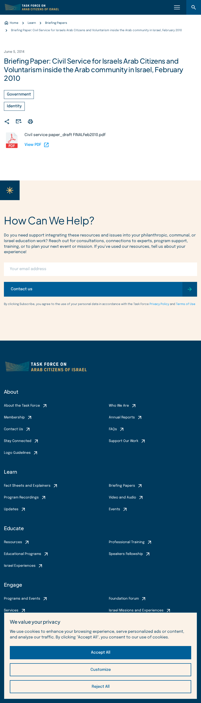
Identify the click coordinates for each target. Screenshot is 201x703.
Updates (11, 509)
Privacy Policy (159, 304)
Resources (13, 542)
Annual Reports (122, 417)
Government (19, 94)
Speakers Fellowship (126, 554)
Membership (14, 417)
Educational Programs (22, 554)
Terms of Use (185, 304)
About (11, 391)
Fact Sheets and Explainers (27, 485)
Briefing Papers (122, 485)
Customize (100, 670)
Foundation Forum (124, 598)
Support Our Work (123, 441)
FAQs (113, 429)
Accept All (100, 652)
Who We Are (119, 405)
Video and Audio (122, 497)
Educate (14, 528)
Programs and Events (22, 598)
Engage (13, 584)
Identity (14, 106)
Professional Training (127, 542)
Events (114, 509)
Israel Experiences (20, 565)
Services (11, 610)
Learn (10, 472)
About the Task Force (22, 405)
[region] (100, 655)
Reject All (101, 687)
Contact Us (13, 429)
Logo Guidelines (17, 453)
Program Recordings (21, 497)
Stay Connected (17, 441)
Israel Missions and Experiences (136, 610)
